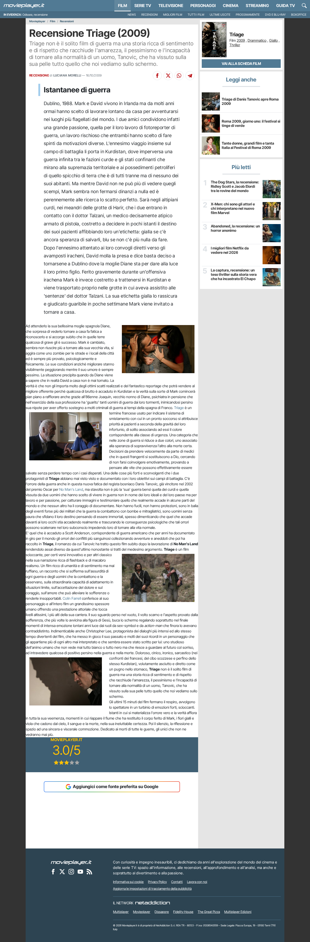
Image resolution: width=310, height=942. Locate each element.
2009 (241, 40)
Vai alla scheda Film (241, 63)
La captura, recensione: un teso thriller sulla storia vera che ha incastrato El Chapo (234, 274)
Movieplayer (37, 21)
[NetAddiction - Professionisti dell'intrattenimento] (152, 903)
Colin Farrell (72, 598)
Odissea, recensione (35, 14)
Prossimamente (248, 14)
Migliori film (172, 14)
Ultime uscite (220, 14)
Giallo (273, 40)
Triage (179, 407)
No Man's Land (71, 489)
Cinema (231, 5)
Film (122, 5)
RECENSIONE (39, 75)
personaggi (203, 5)
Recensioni (149, 14)
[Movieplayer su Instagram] (71, 871)
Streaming (257, 5)
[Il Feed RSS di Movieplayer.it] (89, 871)
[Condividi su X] (168, 75)
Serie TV (142, 5)
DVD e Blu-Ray (275, 14)
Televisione (170, 5)
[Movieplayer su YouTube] (80, 871)
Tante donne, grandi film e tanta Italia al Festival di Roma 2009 (248, 145)
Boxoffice (298, 14)
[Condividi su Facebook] (157, 75)
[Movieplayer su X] (62, 871)
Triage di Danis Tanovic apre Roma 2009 (250, 101)
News (132, 14)
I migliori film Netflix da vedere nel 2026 (230, 250)
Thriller (234, 45)
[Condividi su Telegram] (189, 75)
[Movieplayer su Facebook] (53, 871)
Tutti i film (196, 14)
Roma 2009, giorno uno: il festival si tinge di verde (251, 123)
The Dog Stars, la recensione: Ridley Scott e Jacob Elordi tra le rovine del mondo (235, 186)
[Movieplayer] (71, 862)
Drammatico (257, 40)
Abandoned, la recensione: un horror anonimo (235, 228)
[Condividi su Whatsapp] (179, 75)
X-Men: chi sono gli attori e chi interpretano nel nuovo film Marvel (233, 208)
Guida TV (285, 5)
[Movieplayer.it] (24, 5)
